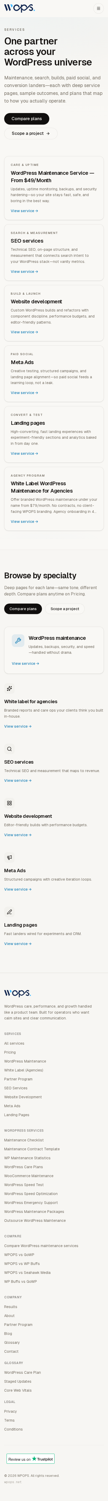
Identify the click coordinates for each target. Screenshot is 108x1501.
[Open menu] (98, 8)
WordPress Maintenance (25, 1061)
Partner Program (18, 1079)
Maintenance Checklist (24, 1140)
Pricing (10, 1052)
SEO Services (16, 1088)
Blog (8, 1333)
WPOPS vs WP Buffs (22, 1264)
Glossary (12, 1342)
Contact (11, 1351)
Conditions (13, 1429)
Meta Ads (12, 1106)
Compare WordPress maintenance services (41, 1246)
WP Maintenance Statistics (27, 1158)
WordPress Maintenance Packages (34, 1211)
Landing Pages (16, 1115)
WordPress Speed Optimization (31, 1194)
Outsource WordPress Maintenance (35, 1220)
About (9, 1316)
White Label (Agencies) (23, 1070)
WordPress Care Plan (22, 1372)
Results (10, 1307)
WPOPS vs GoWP (19, 1255)
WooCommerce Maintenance (28, 1176)
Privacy (10, 1411)
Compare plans (27, 118)
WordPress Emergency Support (31, 1203)
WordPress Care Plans (23, 1167)
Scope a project (28, 133)
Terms (9, 1420)
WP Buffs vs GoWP (20, 1281)
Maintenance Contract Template (32, 1149)
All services (14, 1043)
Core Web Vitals (18, 1390)
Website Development (23, 1097)
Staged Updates (17, 1381)
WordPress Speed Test (24, 1185)
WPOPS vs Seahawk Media (27, 1272)
